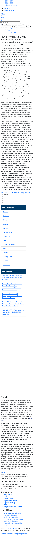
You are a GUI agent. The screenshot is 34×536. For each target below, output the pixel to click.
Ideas (5, 240)
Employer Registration (11, 521)
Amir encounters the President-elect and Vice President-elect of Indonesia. (12, 278)
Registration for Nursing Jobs (13, 523)
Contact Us (7, 8)
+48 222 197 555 (9, 3)
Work (5, 497)
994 (9, 31)
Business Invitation (9, 499)
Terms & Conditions (7, 534)
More (5, 248)
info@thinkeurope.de (10, 5)
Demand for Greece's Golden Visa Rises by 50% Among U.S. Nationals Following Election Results (13, 304)
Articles (27, 193)
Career (5, 220)
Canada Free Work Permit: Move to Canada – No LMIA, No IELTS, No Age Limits (13, 312)
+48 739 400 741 (9, 1)
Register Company (9, 503)
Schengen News (8, 257)
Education (6, 228)
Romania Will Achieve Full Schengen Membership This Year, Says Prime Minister (12, 296)
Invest (5, 505)
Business (6, 216)
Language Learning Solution (12, 513)
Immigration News (9, 244)
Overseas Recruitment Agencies (14, 519)
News (3, 193)
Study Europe (8, 495)
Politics (12, 29)
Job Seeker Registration (11, 517)
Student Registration (10, 515)
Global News (9, 193)
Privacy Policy (18, 534)
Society (22, 193)
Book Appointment (9, 10)
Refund (24, 534)
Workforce (6, 265)
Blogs (5, 525)
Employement (7, 232)
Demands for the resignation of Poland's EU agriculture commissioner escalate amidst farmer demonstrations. (12, 287)
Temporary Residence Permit (13, 507)
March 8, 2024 (11, 33)
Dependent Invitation (10, 501)
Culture (5, 224)
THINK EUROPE (12, 528)
